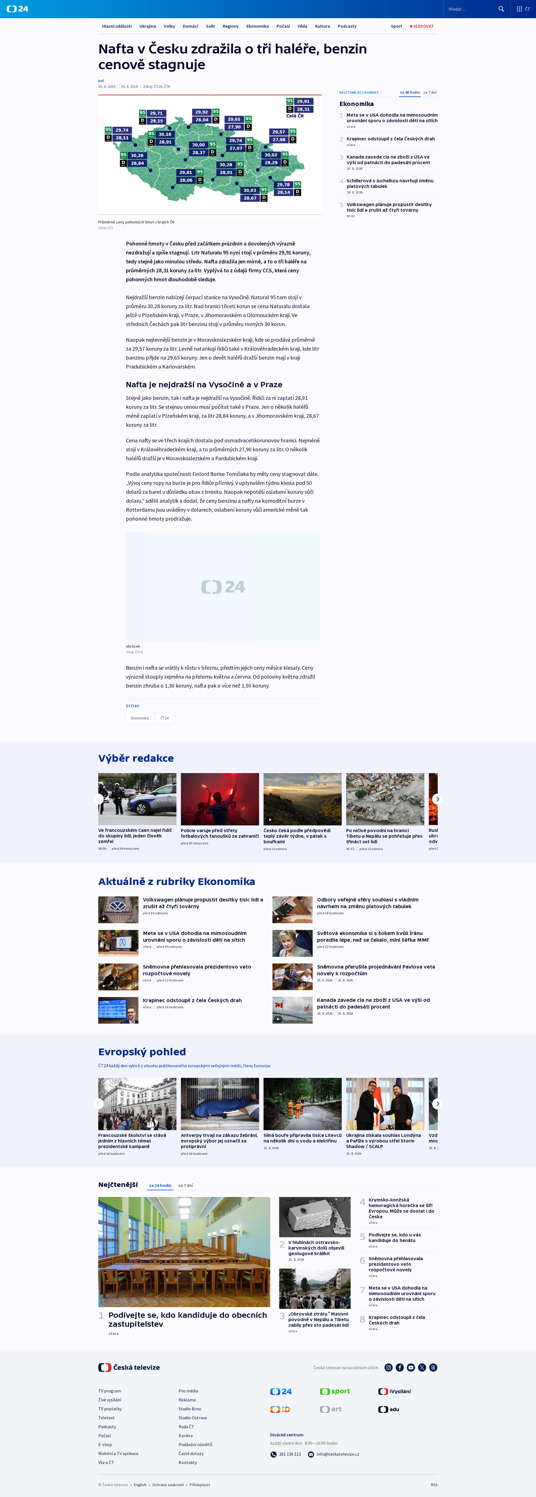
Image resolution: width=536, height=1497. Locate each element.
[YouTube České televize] (410, 1367)
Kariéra (186, 1435)
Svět (210, 26)
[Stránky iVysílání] (394, 1391)
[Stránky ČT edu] (388, 1409)
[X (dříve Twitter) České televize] (422, 1367)
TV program (109, 1391)
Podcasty (347, 26)
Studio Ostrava (193, 1417)
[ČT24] (17, 9)
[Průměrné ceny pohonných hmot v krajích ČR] (210, 154)
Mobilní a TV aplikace (118, 1453)
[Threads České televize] (433, 1367)
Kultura (322, 26)
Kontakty (188, 1462)
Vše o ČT (106, 1462)
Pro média (188, 1391)
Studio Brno (190, 1408)
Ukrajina (148, 26)
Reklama (187, 1399)
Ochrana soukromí (168, 1484)
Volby (169, 26)
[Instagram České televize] (388, 1367)
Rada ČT (186, 1426)
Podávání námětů (195, 1444)
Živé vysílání (109, 1399)
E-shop (105, 1444)
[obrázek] (223, 586)
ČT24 (165, 718)
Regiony (231, 26)
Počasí (283, 26)
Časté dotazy (191, 1453)
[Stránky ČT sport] (335, 1391)
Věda (302, 26)
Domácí (190, 26)
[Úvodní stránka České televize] (129, 1367)
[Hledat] (501, 9)
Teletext (106, 1417)
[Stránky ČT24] (281, 1391)
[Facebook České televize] (399, 1367)
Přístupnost (200, 1484)
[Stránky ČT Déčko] (280, 1409)
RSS (434, 1484)
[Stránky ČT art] (330, 1409)
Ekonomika (258, 26)
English (140, 1484)
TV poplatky (109, 1408)
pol (101, 80)
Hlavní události (117, 26)
